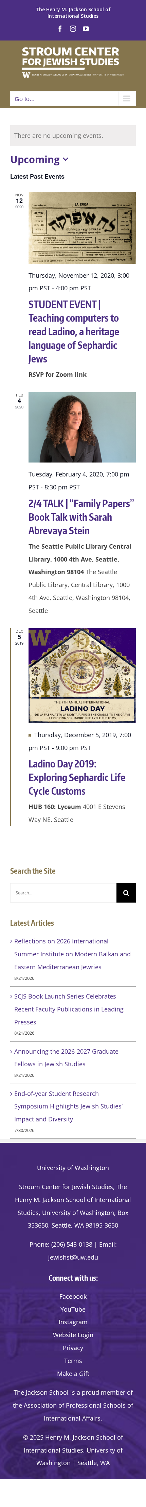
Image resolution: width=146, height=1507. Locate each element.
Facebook (73, 1296)
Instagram (73, 1322)
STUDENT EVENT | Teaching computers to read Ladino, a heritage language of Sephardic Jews (74, 331)
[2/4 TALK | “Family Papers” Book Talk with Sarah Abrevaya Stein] (82, 427)
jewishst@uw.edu (73, 1257)
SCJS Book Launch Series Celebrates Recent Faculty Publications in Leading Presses (69, 1009)
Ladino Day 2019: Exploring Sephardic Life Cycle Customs (77, 777)
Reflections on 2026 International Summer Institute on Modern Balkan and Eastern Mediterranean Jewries (72, 954)
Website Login (73, 1335)
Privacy (73, 1348)
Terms (73, 1361)
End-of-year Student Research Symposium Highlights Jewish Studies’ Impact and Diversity (68, 1106)
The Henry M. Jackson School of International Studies (73, 12)
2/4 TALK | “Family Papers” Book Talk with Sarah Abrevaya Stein (81, 516)
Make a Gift (73, 1374)
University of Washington (73, 1168)
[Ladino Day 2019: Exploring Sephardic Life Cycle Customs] (82, 675)
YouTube (73, 1309)
